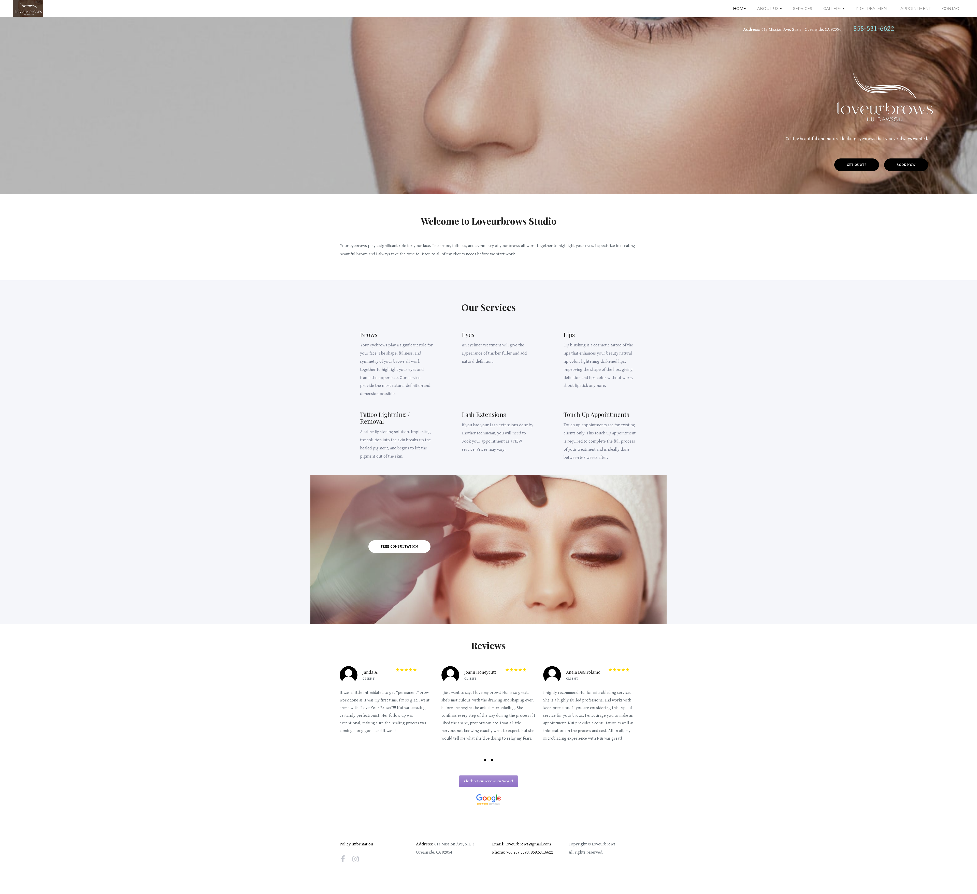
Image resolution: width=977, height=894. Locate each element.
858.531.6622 (542, 852)
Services (802, 8)
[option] (387, 703)
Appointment (915, 8)
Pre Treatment (872, 8)
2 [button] (492, 760)
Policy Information (356, 844)
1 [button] (485, 760)
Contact (951, 8)
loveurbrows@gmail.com (528, 844)
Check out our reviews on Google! (488, 781)
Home (739, 8)
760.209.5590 (517, 852)
